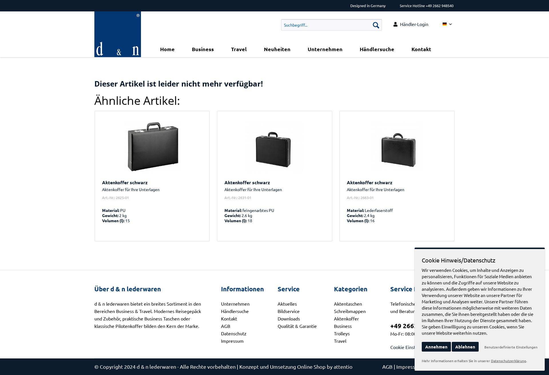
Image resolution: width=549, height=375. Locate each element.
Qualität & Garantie (297, 326)
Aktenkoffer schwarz (125, 182)
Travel (340, 341)
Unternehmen (235, 303)
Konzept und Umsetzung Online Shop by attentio (296, 367)
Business (343, 326)
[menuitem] (411, 24)
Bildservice (289, 311)
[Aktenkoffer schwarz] (152, 147)
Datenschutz (233, 333)
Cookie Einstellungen (411, 347)
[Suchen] (376, 25)
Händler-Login (414, 24)
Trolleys (342, 333)
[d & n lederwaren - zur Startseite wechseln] (117, 18)
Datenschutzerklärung (508, 360)
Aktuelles (287, 303)
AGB (225, 326)
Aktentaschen (348, 303)
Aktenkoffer (346, 318)
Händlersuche (235, 311)
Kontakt (229, 318)
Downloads (289, 318)
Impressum (232, 341)
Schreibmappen (350, 311)
